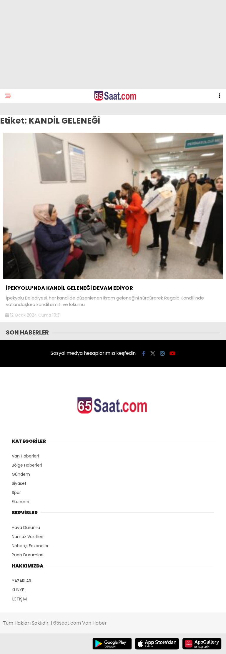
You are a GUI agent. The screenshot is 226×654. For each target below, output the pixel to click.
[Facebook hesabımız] (143, 353)
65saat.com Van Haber (80, 623)
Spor (16, 492)
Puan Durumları (27, 555)
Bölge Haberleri (27, 465)
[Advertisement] (113, 44)
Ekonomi (20, 502)
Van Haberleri (25, 456)
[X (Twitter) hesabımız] (152, 353)
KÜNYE (18, 590)
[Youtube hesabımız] (172, 353)
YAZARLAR (21, 581)
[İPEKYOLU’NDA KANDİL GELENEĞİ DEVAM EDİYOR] (113, 278)
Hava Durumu (26, 527)
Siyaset (19, 483)
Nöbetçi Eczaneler (30, 546)
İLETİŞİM (19, 599)
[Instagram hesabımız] (162, 353)
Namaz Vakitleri (27, 537)
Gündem (21, 474)
